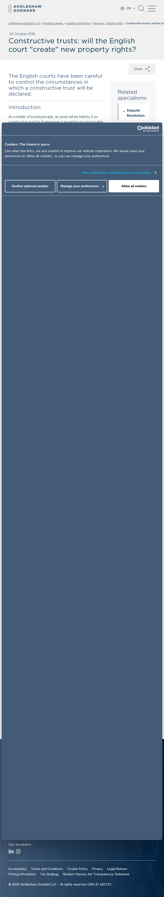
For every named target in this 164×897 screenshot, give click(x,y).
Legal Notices (117, 869)
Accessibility (18, 869)
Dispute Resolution (136, 113)
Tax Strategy (49, 874)
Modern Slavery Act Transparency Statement (96, 874)
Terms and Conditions (47, 869)
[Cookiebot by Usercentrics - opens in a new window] (140, 129)
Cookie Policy (77, 869)
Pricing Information (22, 874)
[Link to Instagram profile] (18, 852)
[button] (141, 10)
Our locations (20, 844)
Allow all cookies (133, 186)
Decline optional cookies (30, 186)
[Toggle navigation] (151, 8)
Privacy (97, 869)
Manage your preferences (80, 186)
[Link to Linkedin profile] (11, 852)
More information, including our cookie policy (116, 172)
